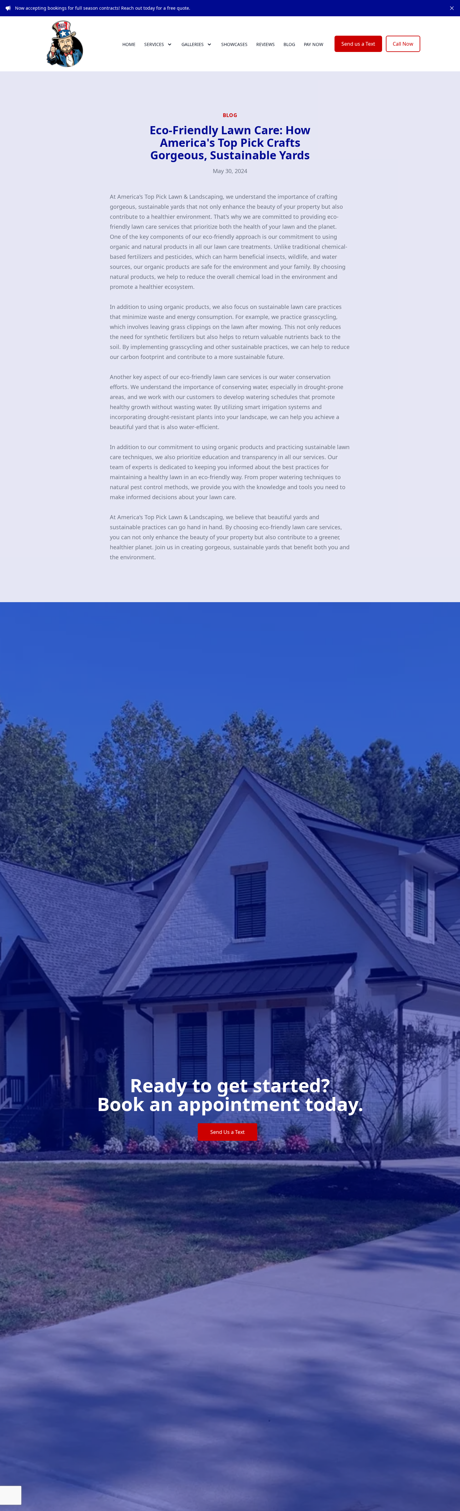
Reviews (265, 44)
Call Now (403, 43)
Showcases (234, 44)
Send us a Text (358, 43)
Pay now (313, 44)
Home (128, 44)
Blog (289, 44)
